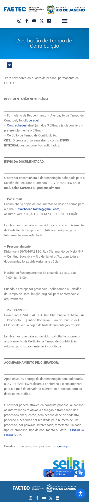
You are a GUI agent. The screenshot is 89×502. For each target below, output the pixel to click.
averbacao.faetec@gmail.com (38, 209)
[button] (64, 21)
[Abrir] (9, 65)
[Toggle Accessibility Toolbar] (80, 493)
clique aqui (31, 120)
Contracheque (16, 125)
